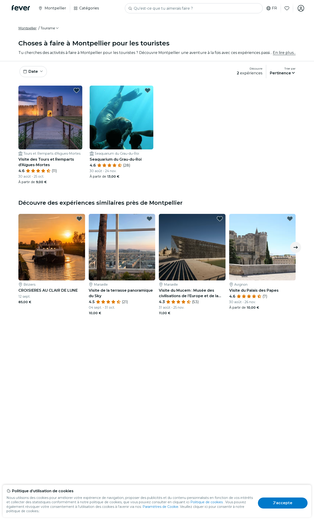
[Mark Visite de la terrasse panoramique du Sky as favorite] (149, 219)
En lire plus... (284, 52)
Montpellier (27, 28)
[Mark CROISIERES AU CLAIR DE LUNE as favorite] (79, 219)
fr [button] (274, 8)
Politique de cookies (206, 502)
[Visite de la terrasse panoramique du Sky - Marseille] (122, 247)
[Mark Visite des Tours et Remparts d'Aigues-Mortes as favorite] (77, 90)
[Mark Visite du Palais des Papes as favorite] (290, 219)
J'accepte (282, 503)
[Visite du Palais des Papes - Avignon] (262, 247)
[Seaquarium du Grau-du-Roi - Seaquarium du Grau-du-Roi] (122, 117)
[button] (49, 28)
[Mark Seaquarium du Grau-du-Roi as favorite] (148, 90)
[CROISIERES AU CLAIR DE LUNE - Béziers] (51, 247)
